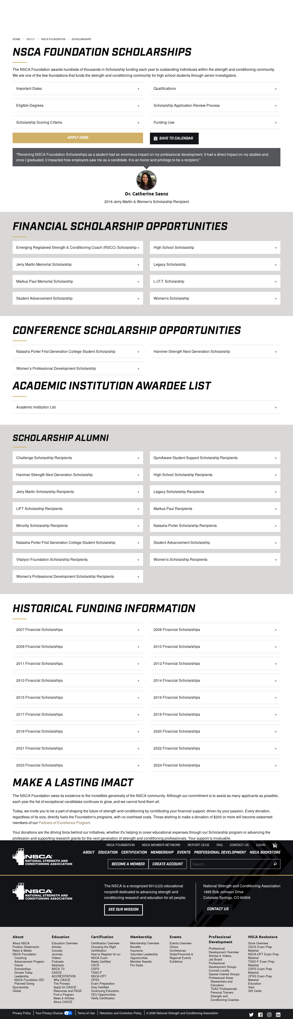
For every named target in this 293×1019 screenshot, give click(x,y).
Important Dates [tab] (29, 88)
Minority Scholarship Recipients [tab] (42, 525)
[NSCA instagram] (269, 1015)
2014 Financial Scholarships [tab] (177, 680)
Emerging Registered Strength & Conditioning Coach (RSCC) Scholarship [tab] (76, 247)
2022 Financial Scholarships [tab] (177, 748)
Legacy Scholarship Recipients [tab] (179, 491)
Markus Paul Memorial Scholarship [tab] (44, 281)
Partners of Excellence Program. (65, 822)
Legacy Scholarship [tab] (170, 264)
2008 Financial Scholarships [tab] (177, 629)
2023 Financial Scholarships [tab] (39, 765)
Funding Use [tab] (164, 122)
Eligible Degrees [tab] (29, 105)
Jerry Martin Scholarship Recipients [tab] (45, 491)
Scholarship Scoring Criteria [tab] (39, 122)
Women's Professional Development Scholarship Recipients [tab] (65, 576)
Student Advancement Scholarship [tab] (44, 298)
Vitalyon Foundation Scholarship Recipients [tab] (52, 559)
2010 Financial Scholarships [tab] (177, 646)
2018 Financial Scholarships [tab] (177, 714)
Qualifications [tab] (165, 88)
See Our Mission (123, 909)
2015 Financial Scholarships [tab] (39, 697)
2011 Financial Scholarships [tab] (39, 663)
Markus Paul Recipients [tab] (173, 508)
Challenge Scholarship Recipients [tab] (44, 457)
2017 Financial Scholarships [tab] (39, 714)
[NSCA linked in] (278, 1015)
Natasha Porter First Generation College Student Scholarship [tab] (65, 351)
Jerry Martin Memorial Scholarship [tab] (44, 264)
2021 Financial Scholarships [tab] (39, 748)
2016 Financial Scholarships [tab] (177, 697)
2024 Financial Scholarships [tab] (177, 765)
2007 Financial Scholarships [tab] (39, 629)
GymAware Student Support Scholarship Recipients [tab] (196, 457)
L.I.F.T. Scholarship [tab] (169, 281)
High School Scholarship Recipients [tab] (183, 474)
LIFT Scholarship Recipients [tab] (39, 508)
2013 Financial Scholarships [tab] (39, 680)
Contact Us (218, 909)
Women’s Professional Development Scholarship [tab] (56, 368)
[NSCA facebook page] (260, 1015)
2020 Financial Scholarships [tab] (177, 731)
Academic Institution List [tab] (36, 407)
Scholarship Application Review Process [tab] (187, 105)
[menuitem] (87, 853)
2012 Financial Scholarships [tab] (177, 663)
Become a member (128, 864)
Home (16, 39)
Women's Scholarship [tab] (171, 298)
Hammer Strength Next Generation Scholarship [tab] (192, 351)
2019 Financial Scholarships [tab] (39, 731)
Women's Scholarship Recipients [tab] (180, 559)
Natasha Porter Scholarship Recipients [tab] (185, 525)
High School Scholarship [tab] (174, 247)
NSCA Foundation (53, 39)
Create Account (167, 864)
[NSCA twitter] (251, 1015)
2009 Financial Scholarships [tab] (39, 646)
